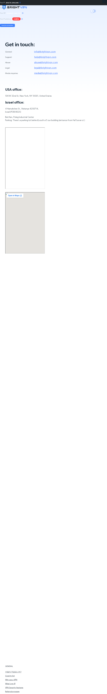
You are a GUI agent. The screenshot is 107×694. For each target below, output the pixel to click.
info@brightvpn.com (45, 51)
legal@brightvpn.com (45, 67)
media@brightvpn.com (46, 73)
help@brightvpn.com (45, 57)
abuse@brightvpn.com (46, 62)
